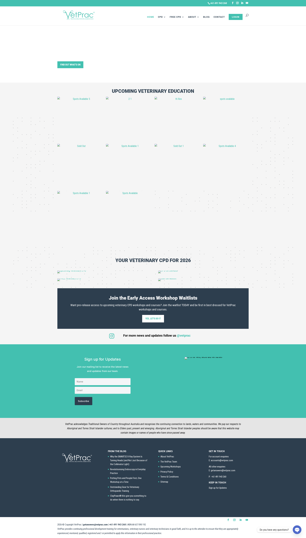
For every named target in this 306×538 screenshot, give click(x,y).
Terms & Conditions (169, 476)
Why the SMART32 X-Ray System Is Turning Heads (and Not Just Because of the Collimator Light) (128, 460)
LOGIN (235, 17)
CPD (160, 17)
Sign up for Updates (218, 487)
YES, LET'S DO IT (153, 318)
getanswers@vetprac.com (95, 524)
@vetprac (183, 335)
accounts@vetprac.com (222, 460)
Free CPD (175, 17)
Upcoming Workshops (170, 466)
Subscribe (83, 401)
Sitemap (164, 481)
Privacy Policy (166, 471)
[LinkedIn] (242, 3)
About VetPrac (167, 456)
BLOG (206, 17)
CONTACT (219, 17)
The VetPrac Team (168, 461)
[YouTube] (247, 3)
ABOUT (192, 17)
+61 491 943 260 (117, 524)
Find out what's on (70, 64)
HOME (150, 17)
